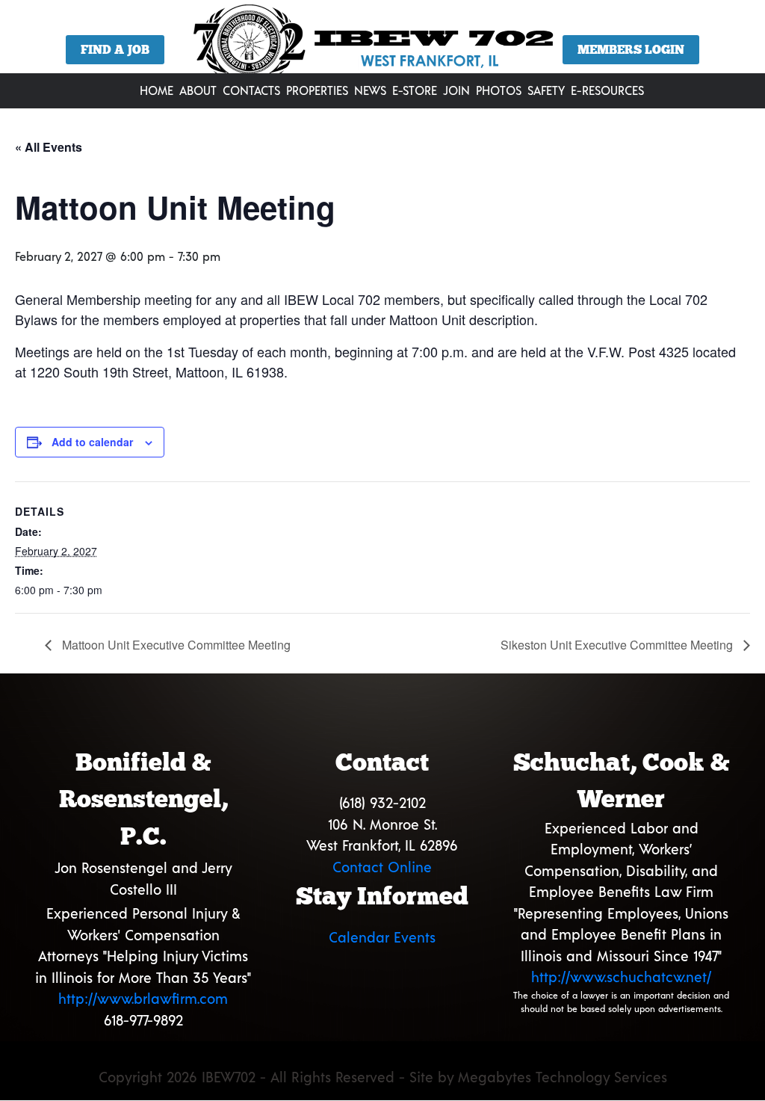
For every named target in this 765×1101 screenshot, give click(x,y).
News (370, 90)
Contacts (251, 90)
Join (456, 90)
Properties (317, 90)
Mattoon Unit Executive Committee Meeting (175, 644)
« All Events (48, 146)
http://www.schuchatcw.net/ (621, 976)
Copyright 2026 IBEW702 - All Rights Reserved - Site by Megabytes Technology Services (383, 1076)
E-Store (414, 90)
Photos (498, 90)
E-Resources (607, 90)
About (198, 90)
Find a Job (115, 50)
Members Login (630, 50)
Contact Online (382, 866)
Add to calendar (92, 441)
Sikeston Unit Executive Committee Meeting (618, 644)
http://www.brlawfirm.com (143, 998)
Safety (546, 90)
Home (156, 90)
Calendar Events (382, 937)
